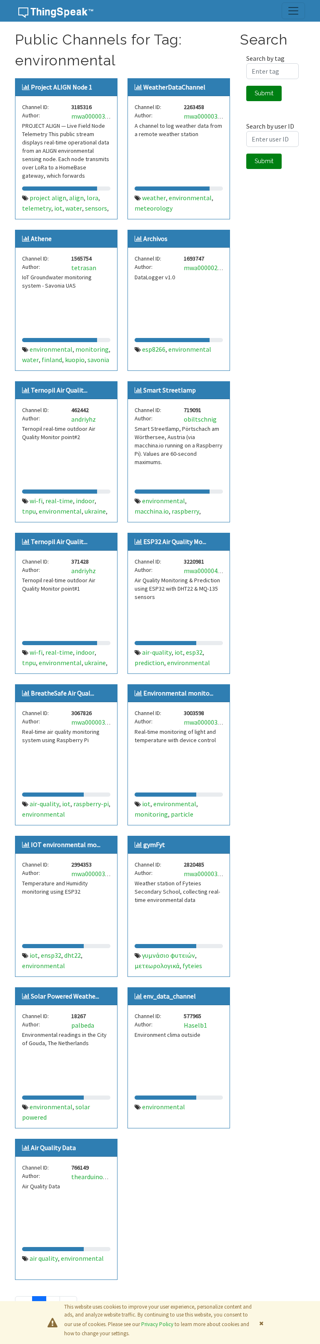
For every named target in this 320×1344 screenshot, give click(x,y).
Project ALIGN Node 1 (61, 87)
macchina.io (152, 511)
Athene (41, 238)
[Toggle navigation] (293, 10)
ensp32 (51, 955)
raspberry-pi (91, 804)
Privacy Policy (157, 1324)
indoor (85, 501)
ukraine (95, 511)
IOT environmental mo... (65, 844)
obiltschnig (200, 419)
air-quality (157, 652)
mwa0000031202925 (212, 722)
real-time (59, 501)
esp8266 (153, 349)
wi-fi (36, 501)
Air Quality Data (53, 1147)
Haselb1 (195, 1025)
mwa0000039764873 (99, 116)
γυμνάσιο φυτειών (168, 955)
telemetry (36, 208)
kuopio (75, 359)
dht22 (72, 955)
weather (154, 198)
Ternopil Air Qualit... (59, 390)
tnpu (29, 511)
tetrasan (83, 267)
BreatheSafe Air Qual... (62, 693)
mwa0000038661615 (99, 722)
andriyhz (83, 419)
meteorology (153, 208)
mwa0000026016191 (212, 267)
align (76, 198)
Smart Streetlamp (169, 390)
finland (52, 359)
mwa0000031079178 (212, 116)
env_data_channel (169, 996)
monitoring (92, 349)
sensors (96, 208)
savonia (98, 359)
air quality (44, 1258)
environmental (190, 198)
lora (92, 198)
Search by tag (265, 58)
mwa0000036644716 (212, 874)
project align (48, 198)
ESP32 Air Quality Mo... (174, 541)
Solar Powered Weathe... (65, 996)
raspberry (185, 511)
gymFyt (154, 844)
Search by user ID (270, 126)
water (73, 208)
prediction (149, 662)
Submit (264, 93)
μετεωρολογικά (157, 965)
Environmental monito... (178, 693)
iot (58, 208)
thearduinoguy (92, 1177)
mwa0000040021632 (212, 570)
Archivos (155, 238)
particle (182, 814)
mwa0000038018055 (99, 874)
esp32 (194, 652)
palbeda (82, 1025)
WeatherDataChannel (174, 87)
